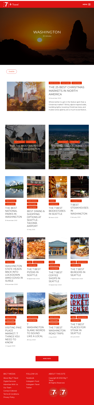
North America (54, 83)
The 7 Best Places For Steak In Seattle (78, 329)
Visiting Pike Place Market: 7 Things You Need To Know (13, 335)
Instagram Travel (32, 384)
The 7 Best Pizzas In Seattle (34, 272)
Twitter (29, 388)
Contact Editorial (10, 391)
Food (29, 262)
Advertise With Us (10, 384)
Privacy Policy (9, 397)
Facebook (30, 378)
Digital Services (9, 381)
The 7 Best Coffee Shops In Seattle (55, 277)
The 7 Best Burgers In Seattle (77, 272)
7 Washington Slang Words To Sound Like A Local (36, 330)
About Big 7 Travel (10, 378)
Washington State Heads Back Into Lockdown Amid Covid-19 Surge (14, 273)
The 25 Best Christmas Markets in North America (66, 91)
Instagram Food (32, 381)
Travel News (10, 262)
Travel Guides (65, 83)
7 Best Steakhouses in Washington (79, 209)
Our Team (7, 388)
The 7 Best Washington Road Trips (57, 330)
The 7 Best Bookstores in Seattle (57, 211)
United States (76, 83)
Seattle (11, 71)
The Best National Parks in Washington (13, 212)
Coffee (52, 262)
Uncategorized (76, 201)
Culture (52, 201)
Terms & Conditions (11, 394)
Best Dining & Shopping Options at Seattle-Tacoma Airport (36, 218)
